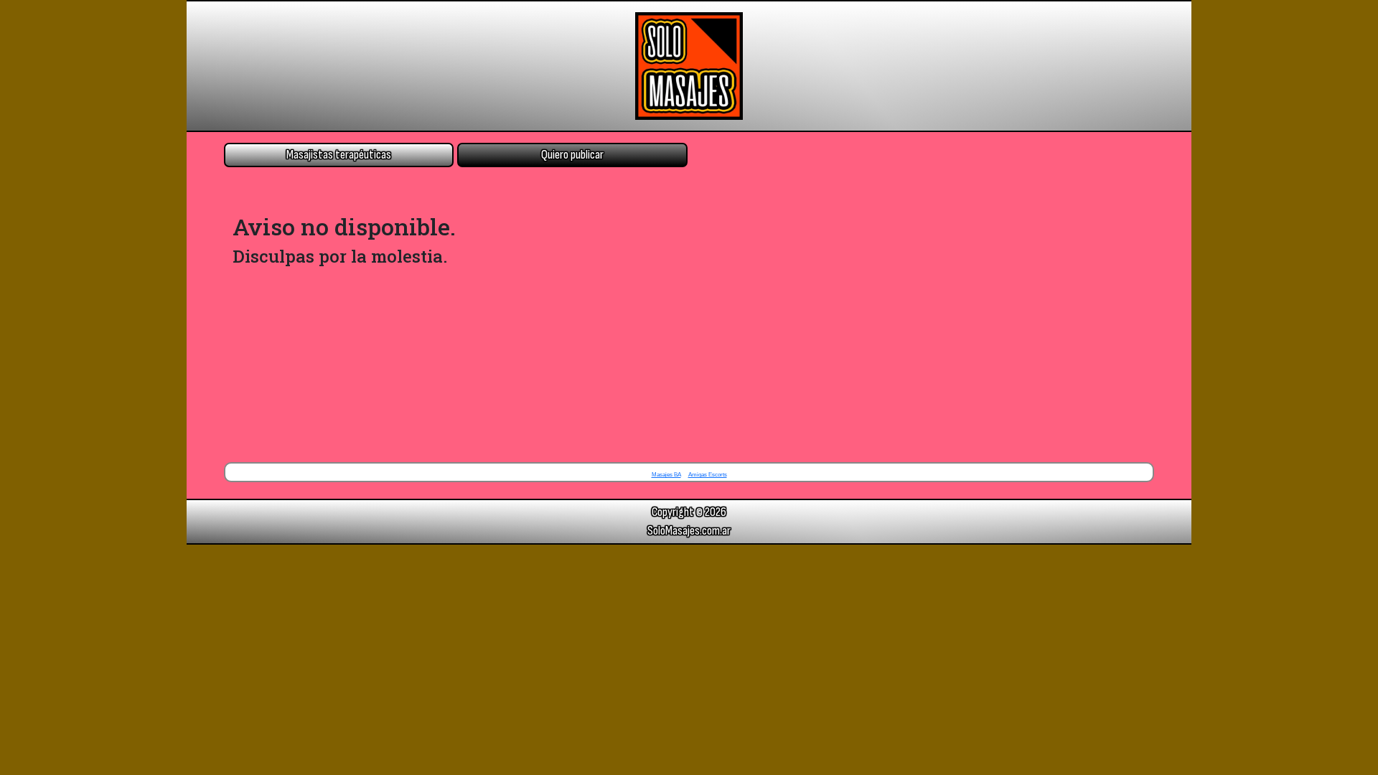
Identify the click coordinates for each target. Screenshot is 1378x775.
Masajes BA (666, 474)
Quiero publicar (572, 154)
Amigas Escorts (707, 474)
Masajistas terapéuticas (338, 154)
